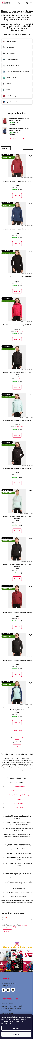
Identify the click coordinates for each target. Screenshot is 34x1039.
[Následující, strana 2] (17, 737)
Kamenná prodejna (7, 1013)
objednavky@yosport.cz (9, 984)
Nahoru (18, 747)
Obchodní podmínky (8, 1004)
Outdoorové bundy (19, 787)
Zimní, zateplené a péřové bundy (19, 795)
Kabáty (19, 799)
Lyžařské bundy (19, 803)
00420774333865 (6, 986)
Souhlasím (16, 1034)
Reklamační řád (6, 1011)
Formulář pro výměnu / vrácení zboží (12, 1008)
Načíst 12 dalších (17, 731)
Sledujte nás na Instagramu (17, 947)
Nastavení (16, 1028)
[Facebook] (4, 990)
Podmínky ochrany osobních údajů (12, 1006)
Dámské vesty (19, 807)
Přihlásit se (7, 932)
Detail (16, 195)
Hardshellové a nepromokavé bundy (19, 791)
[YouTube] (13, 990)
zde (9, 1023)
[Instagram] (8, 990)
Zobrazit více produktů (16, 139)
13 (22, 737)
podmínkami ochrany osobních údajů (14, 926)
